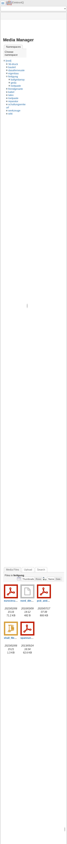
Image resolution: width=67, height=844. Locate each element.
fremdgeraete (15, 89)
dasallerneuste (16, 70)
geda (13, 82)
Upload (28, 569)
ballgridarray (18, 79)
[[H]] (9, 3)
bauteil (12, 67)
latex (11, 95)
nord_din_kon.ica (30, 600)
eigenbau (13, 73)
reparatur (13, 101)
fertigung (13, 76)
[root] (8, 60)
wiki (10, 113)
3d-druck (13, 64)
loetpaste (16, 86)
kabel (11, 92)
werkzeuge (14, 110)
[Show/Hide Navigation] (3, 3)
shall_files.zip (12, 638)
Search (41, 569)
